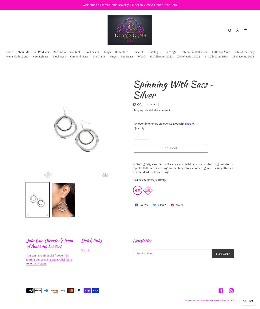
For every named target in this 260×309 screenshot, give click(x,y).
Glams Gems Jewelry (203, 300)
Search (85, 250)
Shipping (138, 110)
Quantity (139, 128)
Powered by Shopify (224, 300)
